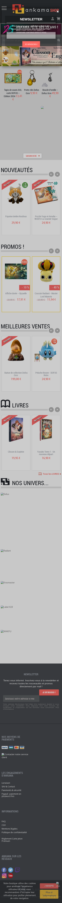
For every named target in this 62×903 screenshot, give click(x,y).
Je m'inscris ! (31, 44)
